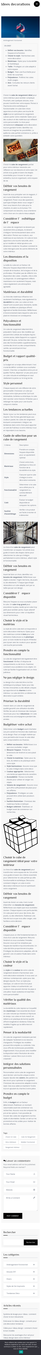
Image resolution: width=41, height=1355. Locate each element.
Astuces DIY (11, 1272)
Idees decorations (15, 4)
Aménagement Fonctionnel (12, 40)
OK (21, 1352)
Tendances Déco (13, 1293)
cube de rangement (28, 1137)
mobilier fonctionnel (28, 1142)
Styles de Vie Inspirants (16, 1286)
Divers (9, 1279)
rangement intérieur (12, 1147)
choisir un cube (10, 1137)
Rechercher (9, 1232)
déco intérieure (10, 1142)
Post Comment (13, 1216)
